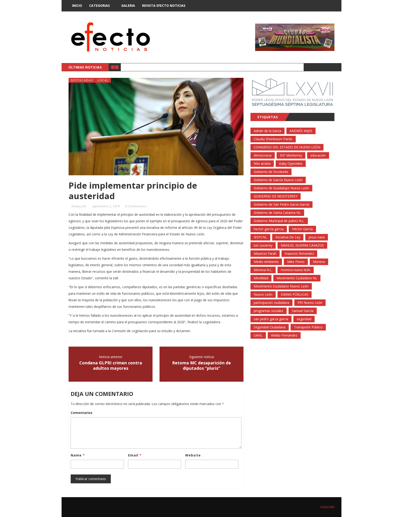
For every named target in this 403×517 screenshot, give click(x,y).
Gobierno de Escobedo (271, 171)
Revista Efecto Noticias (163, 5)
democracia (262, 155)
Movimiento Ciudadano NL (297, 278)
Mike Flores (296, 261)
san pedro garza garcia (271, 319)
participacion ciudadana (271, 302)
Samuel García (302, 311)
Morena (319, 261)
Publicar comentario (91, 479)
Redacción (79, 206)
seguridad (304, 319)
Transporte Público (308, 327)
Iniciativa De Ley (287, 237)
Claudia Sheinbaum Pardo (273, 139)
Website (193, 455)
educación (318, 155)
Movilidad (261, 278)
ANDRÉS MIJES (301, 131)
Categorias (99, 5)
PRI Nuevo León (310, 302)
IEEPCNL (260, 237)
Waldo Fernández (284, 335)
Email (135, 455)
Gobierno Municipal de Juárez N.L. (279, 221)
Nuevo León (263, 294)
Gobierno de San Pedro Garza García (281, 204)
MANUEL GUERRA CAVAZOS (302, 245)
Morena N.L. (263, 270)
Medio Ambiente (266, 261)
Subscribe (327, 507)
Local (103, 80)
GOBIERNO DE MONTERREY (275, 196)
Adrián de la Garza (267, 131)
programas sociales (268, 311)
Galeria (128, 5)
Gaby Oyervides (290, 163)
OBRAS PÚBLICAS (294, 294)
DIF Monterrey (291, 155)
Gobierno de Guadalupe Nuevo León (281, 188)
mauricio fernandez (299, 253)
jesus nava (317, 237)
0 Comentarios (135, 206)
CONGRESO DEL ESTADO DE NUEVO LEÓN (287, 147)
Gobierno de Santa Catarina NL (277, 212)
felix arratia (262, 163)
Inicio (77, 5)
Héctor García (302, 229)
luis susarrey (263, 245)
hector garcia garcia (269, 229)
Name (78, 455)
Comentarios (81, 412)
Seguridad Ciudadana (269, 327)
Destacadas (82, 80)
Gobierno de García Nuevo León (278, 180)
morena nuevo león (295, 270)
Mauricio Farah (265, 253)
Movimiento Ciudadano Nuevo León (281, 286)
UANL (258, 335)
